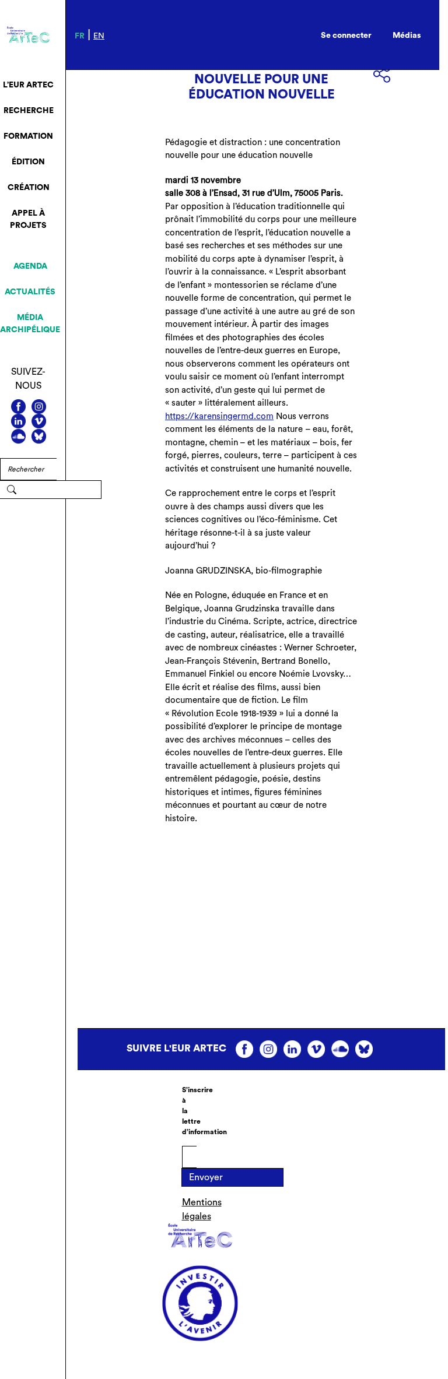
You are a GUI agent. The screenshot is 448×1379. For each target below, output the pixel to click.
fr (80, 36)
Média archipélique (30, 324)
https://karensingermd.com (219, 416)
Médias (407, 35)
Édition (28, 162)
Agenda (30, 266)
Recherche (29, 111)
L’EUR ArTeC (28, 85)
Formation (28, 136)
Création (29, 188)
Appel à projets (28, 219)
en (98, 36)
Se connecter (346, 35)
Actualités (30, 292)
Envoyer (206, 1177)
